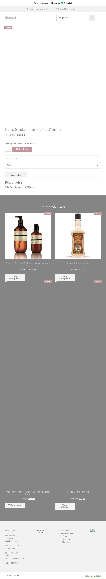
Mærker (65, 542)
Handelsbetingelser (65, 533)
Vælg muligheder (14, 277)
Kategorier (12, 158)
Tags (9, 165)
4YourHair (15, 575)
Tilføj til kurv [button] (14, 505)
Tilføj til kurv (22, 149)
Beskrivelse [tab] (16, 174)
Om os (65, 536)
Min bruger (65, 530)
